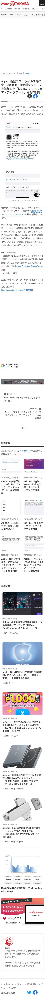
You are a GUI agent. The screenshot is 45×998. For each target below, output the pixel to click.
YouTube (35, 9)
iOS (11, 14)
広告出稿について (35, 984)
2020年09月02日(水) (8, 73)
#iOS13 (27, 73)
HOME (3, 14)
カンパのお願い (10, 987)
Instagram (26, 9)
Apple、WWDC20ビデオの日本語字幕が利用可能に (22, 397)
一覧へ (23, 428)
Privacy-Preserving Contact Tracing (29, 266)
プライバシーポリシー (13, 984)
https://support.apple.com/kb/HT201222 (17, 290)
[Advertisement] (22, 41)
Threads (17, 9)
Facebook (8, 9)
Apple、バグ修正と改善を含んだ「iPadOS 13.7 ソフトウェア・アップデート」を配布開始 (23, 413)
